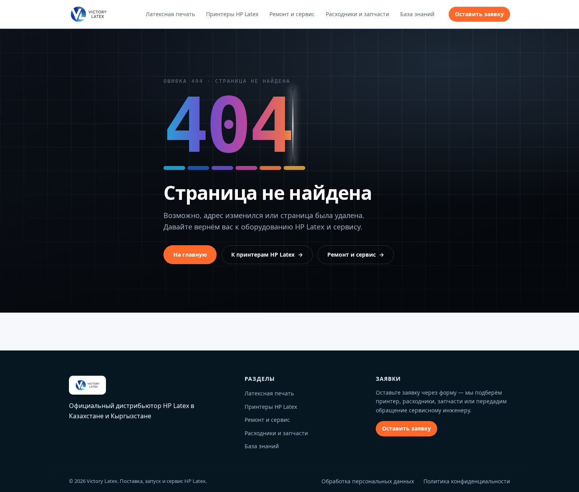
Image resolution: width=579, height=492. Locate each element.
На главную (190, 254)
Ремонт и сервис (292, 14)
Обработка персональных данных (367, 481)
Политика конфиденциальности (466, 481)
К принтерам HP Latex (267, 254)
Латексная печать (170, 14)
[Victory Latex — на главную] (88, 14)
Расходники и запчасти (357, 14)
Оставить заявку (479, 14)
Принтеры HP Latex (232, 14)
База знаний (417, 14)
